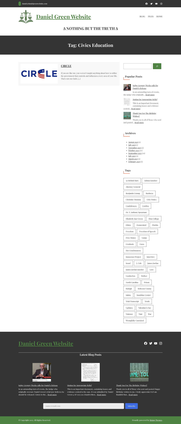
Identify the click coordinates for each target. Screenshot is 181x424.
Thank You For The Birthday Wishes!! (131, 385)
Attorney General (133, 187)
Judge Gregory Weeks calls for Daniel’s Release (38, 385)
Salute (128, 295)
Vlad (140, 314)
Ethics (128, 225)
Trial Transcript (132, 301)
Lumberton (130, 276)
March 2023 (133, 159)
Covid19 (145, 206)
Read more (150, 94)
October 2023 (133, 150)
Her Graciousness (133, 250)
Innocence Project (133, 257)
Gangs (144, 238)
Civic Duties (151, 199)
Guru (142, 244)
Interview (151, 257)
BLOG (142, 16)
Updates (129, 308)
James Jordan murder (135, 269)
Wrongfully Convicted (135, 320)
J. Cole (139, 263)
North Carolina (132, 282)
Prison (146, 282)
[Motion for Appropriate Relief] (127, 102)
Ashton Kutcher (150, 180)
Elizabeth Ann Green (134, 218)
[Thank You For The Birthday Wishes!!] (127, 116)
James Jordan (152, 263)
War (149, 314)
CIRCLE (66, 66)
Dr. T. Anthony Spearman (136, 212)
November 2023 (134, 147)
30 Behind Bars (132, 180)
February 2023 (134, 161)
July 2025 (132, 145)
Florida (155, 225)
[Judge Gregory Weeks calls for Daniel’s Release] (127, 88)
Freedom (129, 231)
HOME (159, 16)
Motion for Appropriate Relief (145, 99)
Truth (147, 301)
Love (152, 269)
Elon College (154, 218)
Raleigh (129, 288)
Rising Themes (156, 420)
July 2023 (132, 156)
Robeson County (144, 288)
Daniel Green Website (63, 16)
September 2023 (135, 153)
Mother (144, 276)
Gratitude (130, 244)
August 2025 (133, 142)
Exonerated (141, 225)
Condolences (131, 206)
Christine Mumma (133, 199)
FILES (150, 16)
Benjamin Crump (133, 193)
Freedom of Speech (147, 231)
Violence (129, 314)
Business (149, 193)
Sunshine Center (144, 295)
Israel (128, 263)
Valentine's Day (144, 308)
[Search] (157, 66)
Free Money (131, 238)
